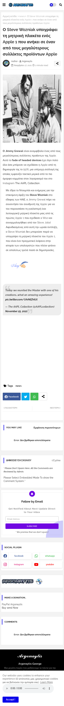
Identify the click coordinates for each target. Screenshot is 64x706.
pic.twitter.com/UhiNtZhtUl (21, 299)
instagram (19, 564)
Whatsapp (34, 396)
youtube (50, 564)
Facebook (14, 396)
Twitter (26, 396)
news (22, 16)
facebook (19, 556)
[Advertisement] (32, 350)
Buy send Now (10, 607)
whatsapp (50, 556)
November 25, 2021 (16, 311)
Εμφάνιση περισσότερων (47, 427)
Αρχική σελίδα (10, 16)
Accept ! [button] (10, 699)
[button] (60, 4)
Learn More (46, 682)
